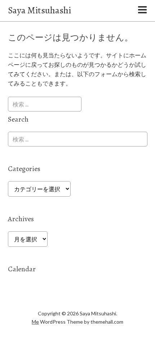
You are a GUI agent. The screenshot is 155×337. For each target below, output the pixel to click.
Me (35, 322)
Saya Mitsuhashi (39, 10)
